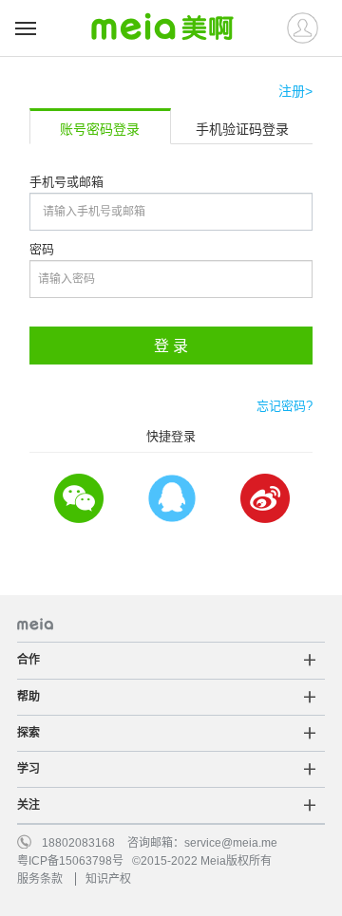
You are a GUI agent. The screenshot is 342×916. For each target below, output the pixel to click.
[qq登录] (171, 498)
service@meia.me (230, 843)
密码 (41, 249)
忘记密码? (284, 406)
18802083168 (78, 843)
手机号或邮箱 (66, 182)
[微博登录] (264, 498)
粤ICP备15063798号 (70, 861)
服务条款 (40, 879)
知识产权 (108, 879)
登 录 (171, 346)
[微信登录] (78, 498)
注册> (295, 91)
